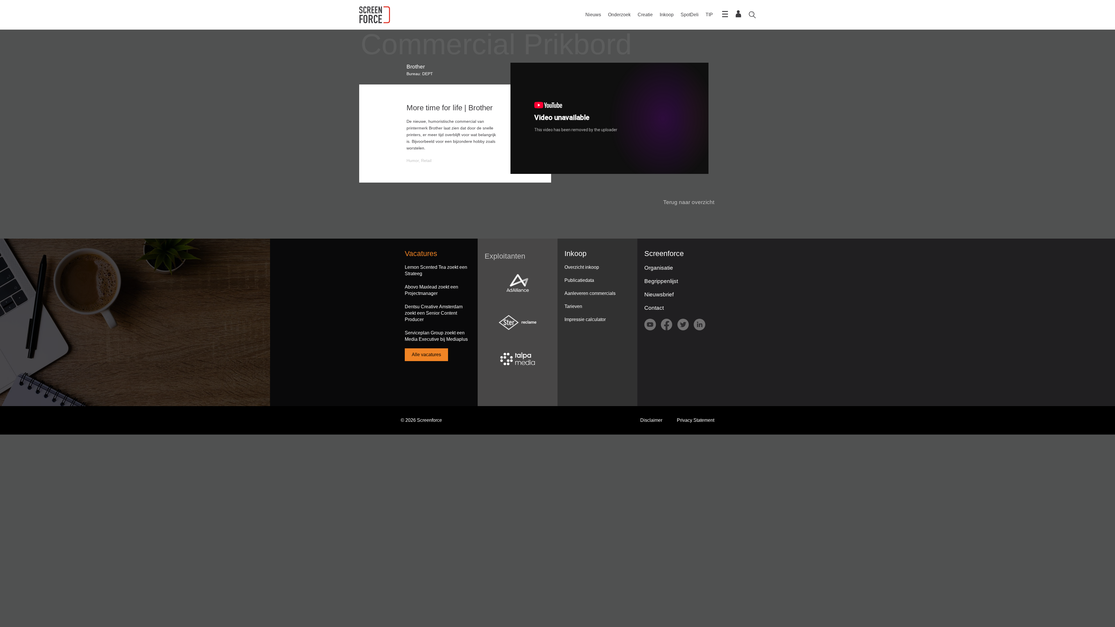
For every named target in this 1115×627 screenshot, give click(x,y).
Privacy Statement (695, 420)
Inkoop (667, 14)
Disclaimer (651, 420)
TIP (709, 14)
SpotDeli (690, 14)
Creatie (645, 14)
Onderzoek (619, 14)
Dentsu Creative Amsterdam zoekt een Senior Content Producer (434, 313)
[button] (685, 202)
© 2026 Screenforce (421, 420)
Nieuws (593, 14)
